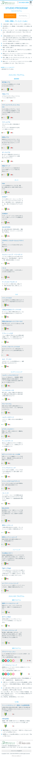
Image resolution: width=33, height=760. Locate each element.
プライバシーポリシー (16, 756)
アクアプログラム (23, 15)
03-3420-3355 (24, 2)
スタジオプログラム (10, 15)
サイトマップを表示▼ (16, 750)
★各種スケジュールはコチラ (7, 67)
